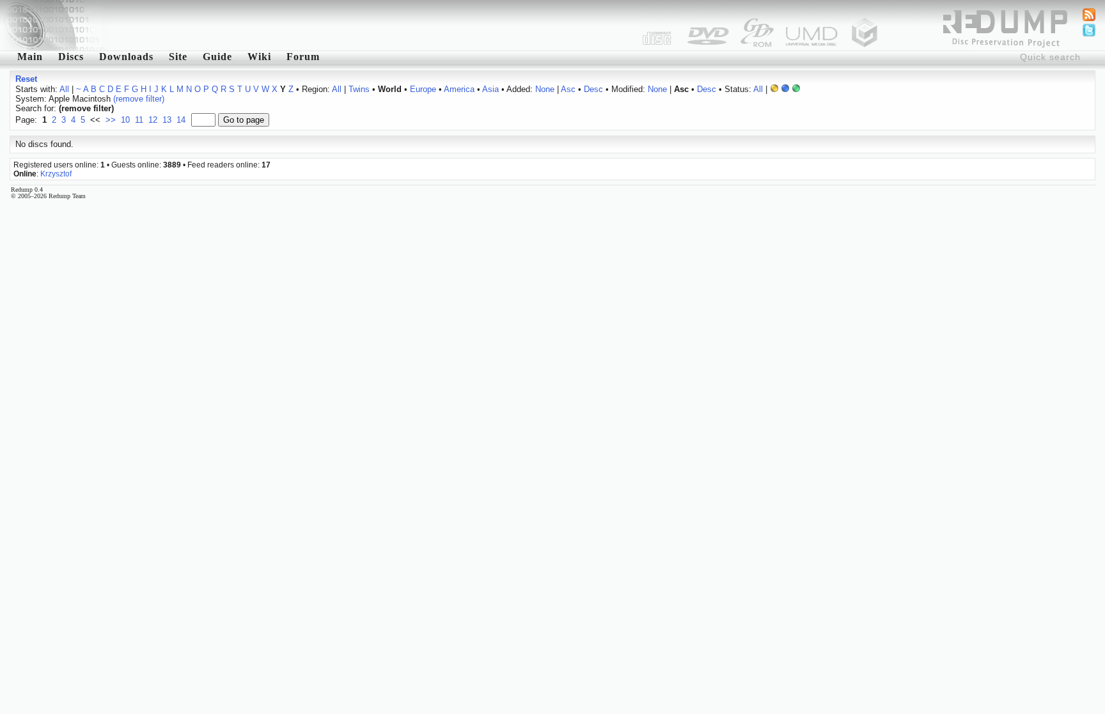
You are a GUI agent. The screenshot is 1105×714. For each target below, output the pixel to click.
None (544, 89)
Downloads (126, 56)
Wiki (259, 56)
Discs (71, 56)
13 (166, 120)
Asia (490, 89)
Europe (423, 89)
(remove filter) (138, 99)
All (64, 89)
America (459, 89)
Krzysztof (56, 173)
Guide (217, 56)
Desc (593, 89)
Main (30, 56)
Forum (303, 56)
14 (180, 120)
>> (111, 120)
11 (139, 120)
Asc (568, 89)
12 (152, 120)
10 (125, 120)
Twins (359, 89)
